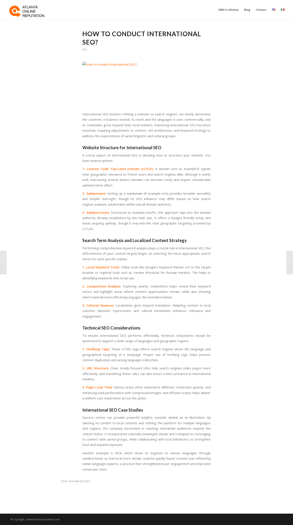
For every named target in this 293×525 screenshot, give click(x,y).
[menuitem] (228, 9)
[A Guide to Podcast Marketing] (3, 262)
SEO (84, 49)
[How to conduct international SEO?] (146, 84)
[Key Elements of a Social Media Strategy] (289, 262)
